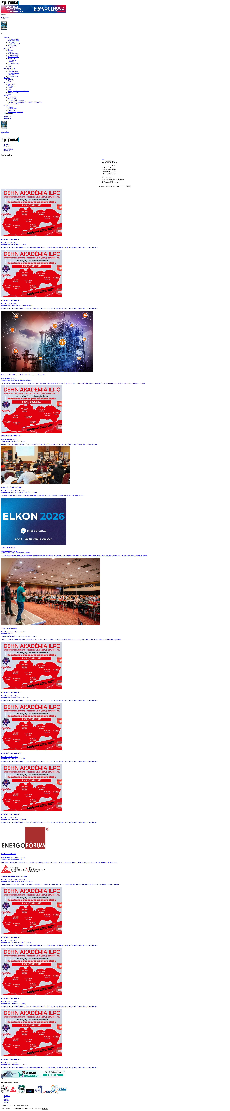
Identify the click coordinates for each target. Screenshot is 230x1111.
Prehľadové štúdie (13, 76)
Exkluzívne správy (13, 55)
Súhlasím (44, 1108)
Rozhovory (11, 52)
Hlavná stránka (8, 149)
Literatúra (10, 61)
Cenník (10, 87)
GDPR (6, 1102)
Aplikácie (10, 50)
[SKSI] (22, 1093)
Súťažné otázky (12, 99)
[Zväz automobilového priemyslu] (5, 1093)
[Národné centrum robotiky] (38, 1093)
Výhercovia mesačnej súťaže (16, 100)
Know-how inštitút (9, 68)
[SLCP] (47, 1093)
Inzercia (6, 83)
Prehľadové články (13, 57)
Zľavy (10, 89)
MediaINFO (11, 84)
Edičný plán (11, 86)
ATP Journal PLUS (13, 73)
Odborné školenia (13, 71)
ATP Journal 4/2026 (13, 39)
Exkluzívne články (13, 53)
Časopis (6, 37)
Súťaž (6, 95)
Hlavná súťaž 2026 (13, 104)
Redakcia (10, 107)
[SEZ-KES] (13, 1093)
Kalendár (10, 79)
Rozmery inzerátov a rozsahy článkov (18, 91)
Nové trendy (11, 58)
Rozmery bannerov (13, 92)
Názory (10, 65)
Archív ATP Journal (13, 40)
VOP (9, 94)
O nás (6, 105)
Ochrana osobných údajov (15, 112)
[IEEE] (62, 1093)
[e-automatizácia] (8, 113)
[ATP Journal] (10, 4)
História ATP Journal (14, 44)
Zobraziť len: (103, 186)
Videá (9, 66)
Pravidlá (6, 1100)
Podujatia (7, 78)
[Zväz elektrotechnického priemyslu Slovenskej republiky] (30, 1093)
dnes (103, 159)
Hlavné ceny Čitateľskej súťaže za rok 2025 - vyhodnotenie (25, 102)
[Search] (18, 137)
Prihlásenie (7, 116)
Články (10, 81)
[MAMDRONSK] (54, 1093)
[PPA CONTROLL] (33, 12)
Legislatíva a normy (13, 63)
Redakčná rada (12, 108)
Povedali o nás (12, 45)
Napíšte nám (11, 110)
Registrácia (11, 47)
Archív (6, 1099)
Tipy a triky (11, 74)
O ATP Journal (12, 42)
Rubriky (6, 49)
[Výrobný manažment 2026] (33, 1077)
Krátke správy (12, 60)
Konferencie (11, 70)
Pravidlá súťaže (12, 97)
